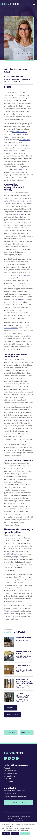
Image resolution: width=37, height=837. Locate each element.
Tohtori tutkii (16, 76)
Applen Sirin (8, 151)
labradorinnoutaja (10, 275)
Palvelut (7, 768)
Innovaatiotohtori (10, 773)
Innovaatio (15, 79)
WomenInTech (24, 140)
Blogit (10, 708)
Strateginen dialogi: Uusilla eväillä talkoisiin (24, 681)
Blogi (6, 76)
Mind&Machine (13, 554)
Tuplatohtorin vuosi (23, 666)
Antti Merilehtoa (19, 169)
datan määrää (18, 214)
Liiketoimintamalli (10, 82)
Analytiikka (7, 79)
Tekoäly (18, 82)
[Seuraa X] (9, 758)
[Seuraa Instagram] (13, 758)
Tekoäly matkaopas (11, 611)
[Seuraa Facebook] (17, 758)
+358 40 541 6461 (10, 794)
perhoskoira (23, 275)
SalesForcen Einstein (19, 132)
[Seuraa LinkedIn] (5, 758)
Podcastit (11, 714)
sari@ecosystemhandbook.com (15, 796)
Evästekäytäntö (25, 816)
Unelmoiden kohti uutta (24, 652)
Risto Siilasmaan (14, 616)
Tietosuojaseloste (13, 816)
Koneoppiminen (25, 79)
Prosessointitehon (17, 299)
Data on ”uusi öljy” (10, 360)
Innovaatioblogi (9, 776)
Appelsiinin (8, 95)
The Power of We (10, 771)
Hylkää (15, 833)
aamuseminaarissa (10, 145)
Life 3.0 (18, 559)
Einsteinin (20, 420)
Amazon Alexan (23, 148)
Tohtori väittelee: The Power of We (22, 695)
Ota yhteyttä (8, 781)
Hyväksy (6, 833)
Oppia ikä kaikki (23, 638)
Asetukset (25, 833)
